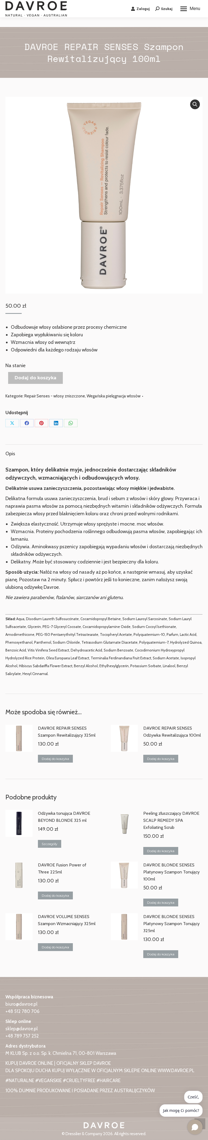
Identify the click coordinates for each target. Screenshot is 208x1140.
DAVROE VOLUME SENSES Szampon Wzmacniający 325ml (67, 920)
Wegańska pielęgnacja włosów (114, 396)
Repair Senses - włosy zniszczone (54, 396)
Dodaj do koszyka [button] (55, 759)
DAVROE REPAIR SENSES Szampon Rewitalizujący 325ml (67, 732)
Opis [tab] (10, 454)
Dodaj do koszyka (35, 377)
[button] (195, 104)
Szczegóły (49, 844)
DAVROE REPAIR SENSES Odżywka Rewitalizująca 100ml (172, 732)
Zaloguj (143, 9)
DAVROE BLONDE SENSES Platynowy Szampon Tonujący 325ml (171, 923)
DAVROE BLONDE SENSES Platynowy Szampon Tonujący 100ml (171, 872)
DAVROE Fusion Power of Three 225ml (62, 868)
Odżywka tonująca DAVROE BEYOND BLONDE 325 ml (64, 817)
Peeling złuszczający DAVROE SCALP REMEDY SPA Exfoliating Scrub (171, 820)
